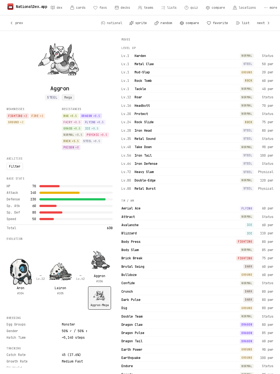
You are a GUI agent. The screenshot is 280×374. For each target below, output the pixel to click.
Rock (71, 141)
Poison (71, 147)
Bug (70, 116)
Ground (16, 122)
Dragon (90, 116)
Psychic (97, 135)
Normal (72, 135)
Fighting (17, 116)
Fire (37, 116)
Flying (94, 122)
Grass (72, 128)
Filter (15, 166)
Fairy (72, 122)
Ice (92, 128)
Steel (52, 97)
